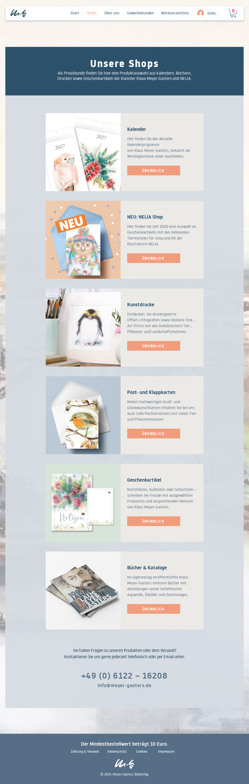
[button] (233, 13)
